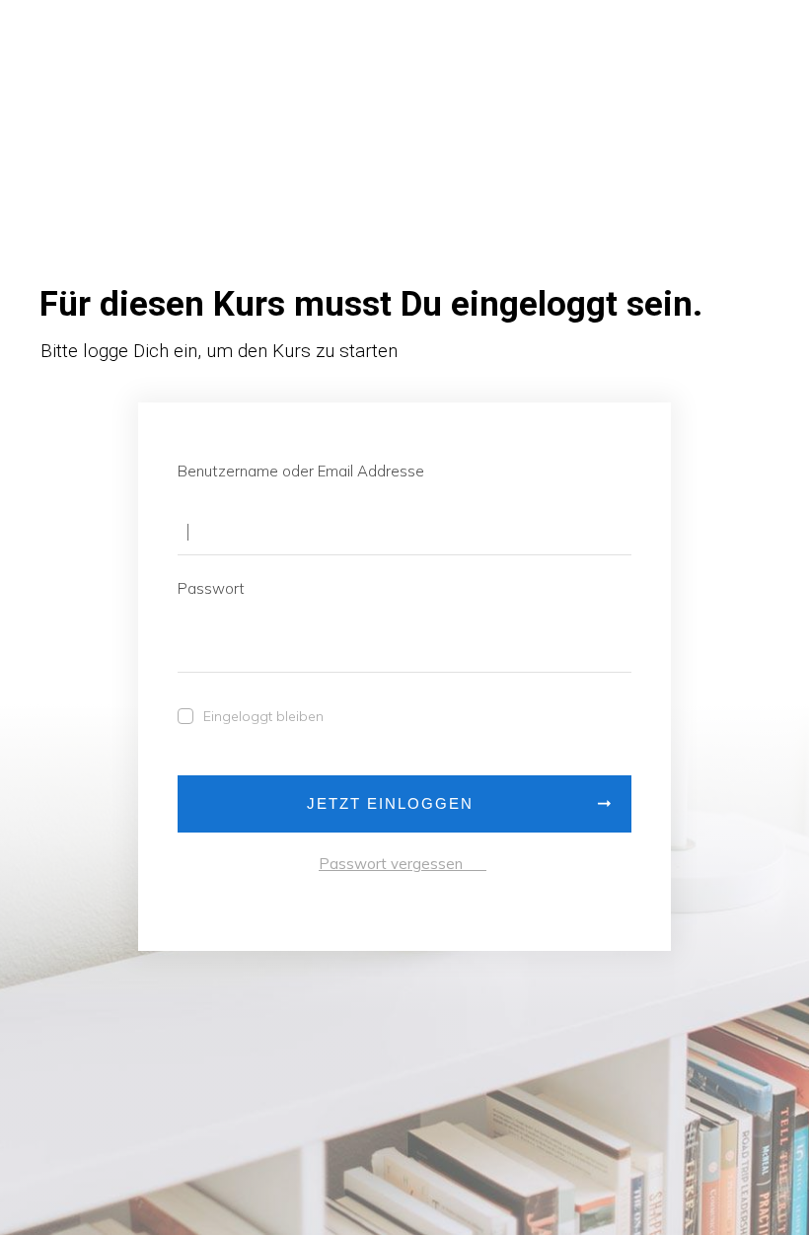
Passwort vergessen (402, 863)
